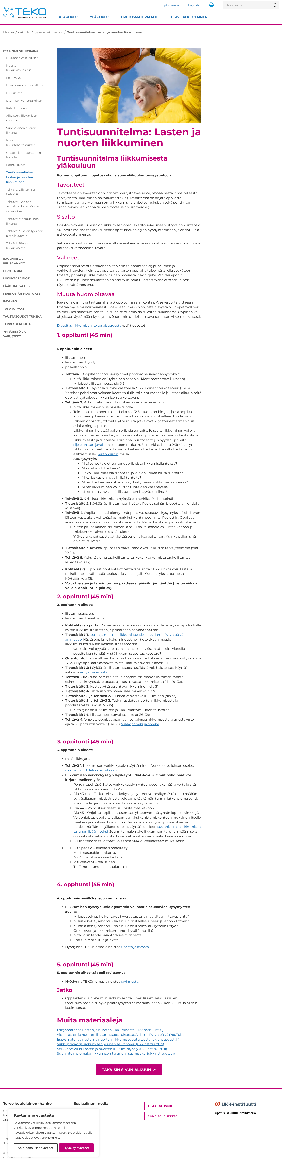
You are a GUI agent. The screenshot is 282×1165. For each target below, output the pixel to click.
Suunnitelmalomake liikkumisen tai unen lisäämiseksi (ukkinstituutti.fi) (116, 1053)
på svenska (172, 5)
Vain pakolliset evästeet (35, 1148)
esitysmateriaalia (94, 672)
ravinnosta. (130, 981)
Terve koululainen (189, 17)
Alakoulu (68, 17)
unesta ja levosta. (135, 947)
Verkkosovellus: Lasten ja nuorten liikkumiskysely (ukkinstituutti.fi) (112, 1049)
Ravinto (10, 301)
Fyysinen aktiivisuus (48, 32)
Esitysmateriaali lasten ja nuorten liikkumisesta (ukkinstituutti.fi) (110, 1030)
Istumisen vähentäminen (24, 100)
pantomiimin (107, 454)
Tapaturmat (13, 309)
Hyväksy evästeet (76, 1148)
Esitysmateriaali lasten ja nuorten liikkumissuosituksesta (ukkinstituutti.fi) (118, 1039)
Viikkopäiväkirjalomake (140, 724)
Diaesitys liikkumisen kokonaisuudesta (89, 325)
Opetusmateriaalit (139, 17)
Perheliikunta (15, 165)
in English (192, 5)
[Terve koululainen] (24, 12)
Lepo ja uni (12, 271)
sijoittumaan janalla (89, 445)
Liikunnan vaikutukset (22, 58)
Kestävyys (13, 78)
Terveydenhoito (17, 324)
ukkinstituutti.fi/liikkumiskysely (91, 770)
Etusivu (8, 32)
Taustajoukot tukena (22, 316)
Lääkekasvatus (16, 286)
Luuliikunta (14, 93)
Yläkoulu (99, 17)
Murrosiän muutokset (22, 293)
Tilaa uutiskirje (161, 1106)
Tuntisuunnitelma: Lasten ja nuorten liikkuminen (20, 177)
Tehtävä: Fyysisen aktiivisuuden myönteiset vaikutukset (24, 206)
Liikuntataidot (16, 278)
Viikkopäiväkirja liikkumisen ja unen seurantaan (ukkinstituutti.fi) (110, 1044)
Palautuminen (16, 108)
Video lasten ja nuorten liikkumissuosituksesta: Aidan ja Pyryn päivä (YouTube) (121, 1035)
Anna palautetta (163, 1116)
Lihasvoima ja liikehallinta (24, 85)
